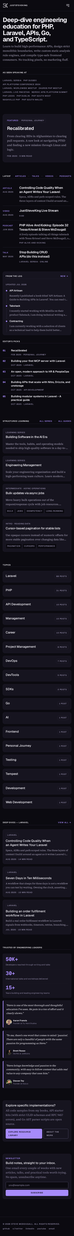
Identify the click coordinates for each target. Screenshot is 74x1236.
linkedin (30, 1228)
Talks (35, 176)
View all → (64, 822)
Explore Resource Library (19, 1134)
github (6, 1228)
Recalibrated (20, 128)
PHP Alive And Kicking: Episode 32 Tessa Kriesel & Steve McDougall (43, 227)
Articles (20, 176)
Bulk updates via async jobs (25, 493)
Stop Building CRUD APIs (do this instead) (34, 254)
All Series (46, 421)
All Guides (64, 421)
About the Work (52, 1134)
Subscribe (37, 1193)
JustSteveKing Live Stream (39, 211)
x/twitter (18, 1228)
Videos (49, 176)
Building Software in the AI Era (26, 437)
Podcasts (65, 176)
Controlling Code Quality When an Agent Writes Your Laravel (41, 190)
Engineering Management (23, 465)
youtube (41, 1228)
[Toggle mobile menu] (67, 5)
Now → (64, 276)
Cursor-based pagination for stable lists (33, 528)
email (52, 1228)
